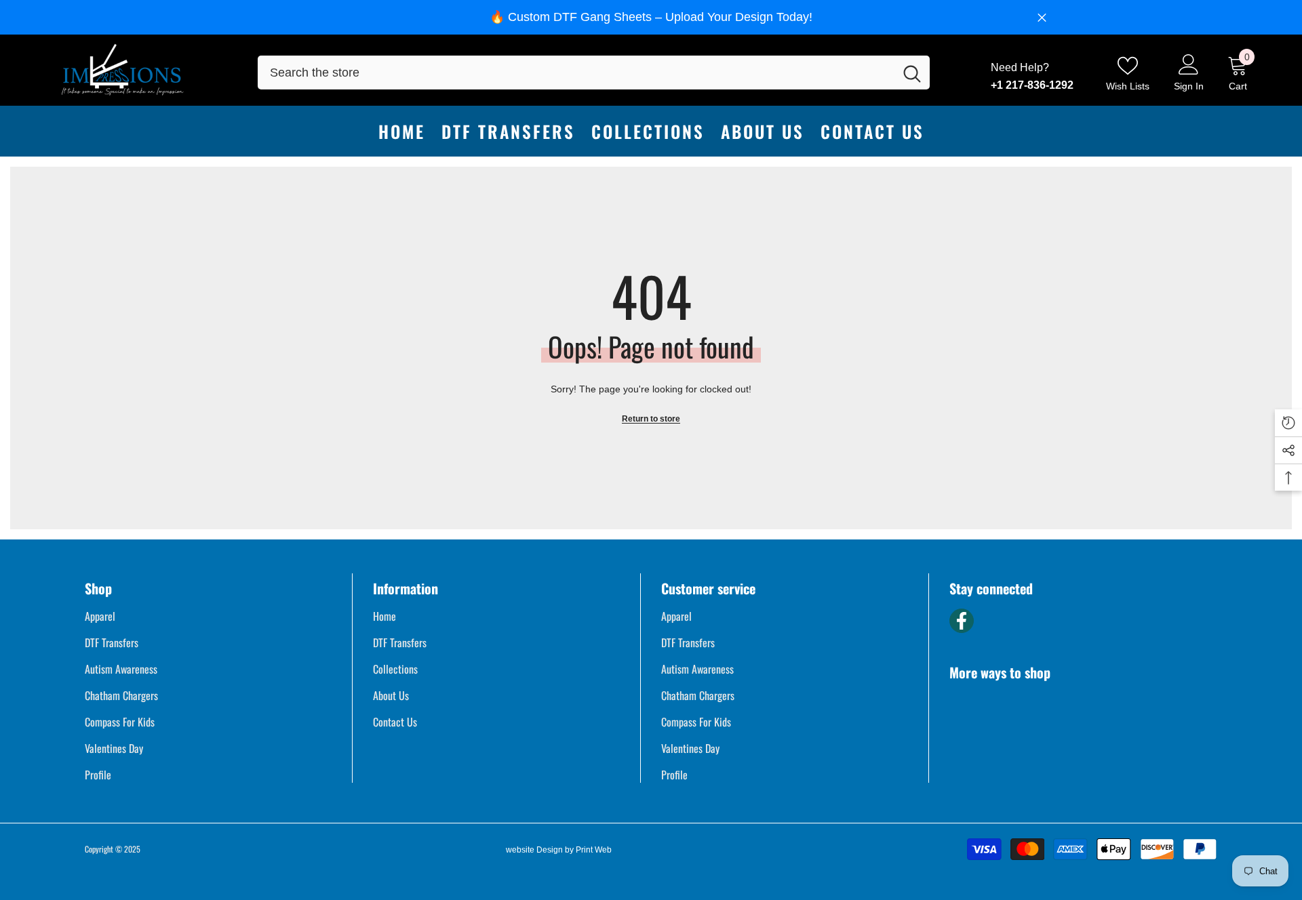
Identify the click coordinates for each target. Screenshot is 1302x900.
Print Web (594, 850)
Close (1042, 17)
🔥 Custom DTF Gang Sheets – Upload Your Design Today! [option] (651, 17)
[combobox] (576, 73)
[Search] (594, 73)
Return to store (651, 419)
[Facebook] (961, 621)
